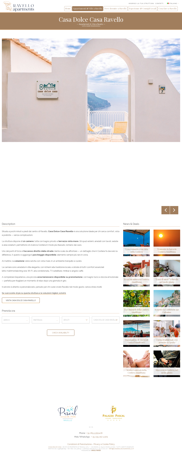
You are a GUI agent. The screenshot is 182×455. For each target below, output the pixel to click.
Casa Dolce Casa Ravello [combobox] (105, 320)
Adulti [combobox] (66, 320)
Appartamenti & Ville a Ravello (87, 8)
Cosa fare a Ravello (168, 8)
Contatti (159, 3)
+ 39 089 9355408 (94, 433)
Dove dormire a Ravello (116, 8)
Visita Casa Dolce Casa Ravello (21, 300)
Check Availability (60, 333)
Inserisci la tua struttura (141, 3)
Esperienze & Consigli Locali (142, 8)
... (27, 320)
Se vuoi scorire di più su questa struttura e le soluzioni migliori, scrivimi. (34, 293)
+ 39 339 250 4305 (99, 437)
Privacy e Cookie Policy (104, 444)
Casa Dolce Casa (54, 447)
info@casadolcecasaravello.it (121, 449)
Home (68, 8)
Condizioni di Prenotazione (79, 444)
